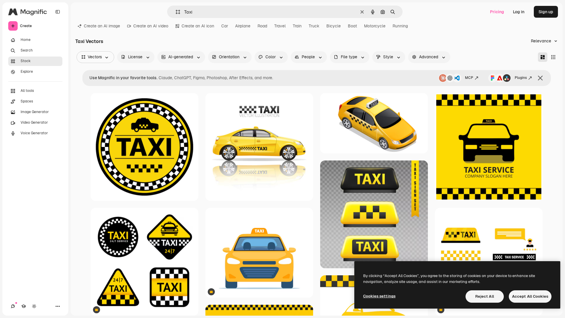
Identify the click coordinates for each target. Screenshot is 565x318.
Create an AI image (102, 26)
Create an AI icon (198, 26)
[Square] (553, 57)
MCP (469, 77)
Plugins (521, 77)
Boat (352, 26)
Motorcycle (374, 26)
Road (262, 26)
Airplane (242, 26)
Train (297, 26)
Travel (280, 26)
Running (400, 26)
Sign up (546, 11)
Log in (518, 11)
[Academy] (23, 306)
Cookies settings (379, 296)
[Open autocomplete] (175, 12)
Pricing (497, 11)
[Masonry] (542, 57)
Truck (314, 26)
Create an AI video (150, 26)
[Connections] (13, 306)
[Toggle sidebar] (57, 11)
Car (224, 26)
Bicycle (333, 26)
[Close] (540, 78)
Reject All (484, 296)
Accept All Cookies (530, 296)
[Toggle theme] (34, 306)
